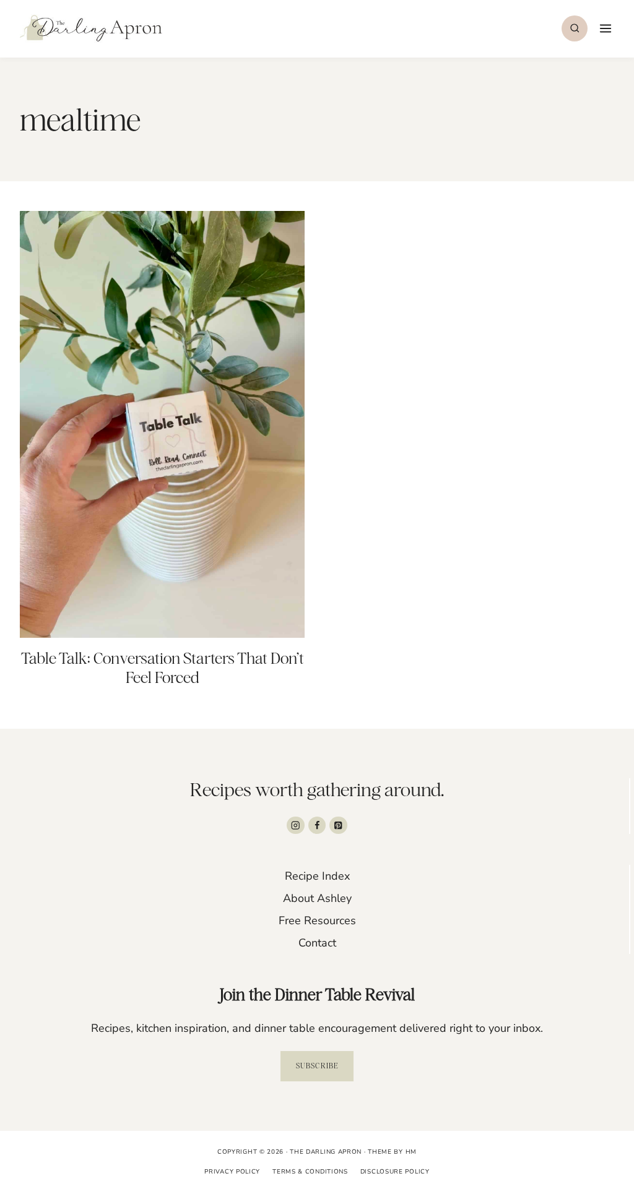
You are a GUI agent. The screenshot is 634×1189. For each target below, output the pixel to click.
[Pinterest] (338, 826)
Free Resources (317, 920)
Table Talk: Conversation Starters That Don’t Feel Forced (162, 668)
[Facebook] (317, 826)
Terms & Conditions (310, 1171)
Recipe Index (317, 876)
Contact (317, 942)
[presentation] (162, 424)
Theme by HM (392, 1152)
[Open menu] (604, 28)
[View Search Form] (575, 28)
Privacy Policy (232, 1171)
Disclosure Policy (395, 1171)
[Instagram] (296, 826)
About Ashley (317, 898)
